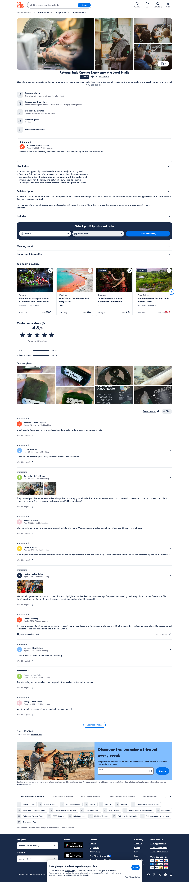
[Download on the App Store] (73, 855)
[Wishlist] (137, 4)
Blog (136, 852)
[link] (35, 292)
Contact (93, 844)
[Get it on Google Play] (73, 845)
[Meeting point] (169, 246)
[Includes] (169, 216)
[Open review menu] (170, 424)
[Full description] (169, 191)
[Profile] (168, 4)
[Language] (158, 4)
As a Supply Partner (158, 844)
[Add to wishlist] (50, 270)
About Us (138, 844)
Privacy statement (24, 784)
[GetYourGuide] (20, 5)
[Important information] (169, 254)
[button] (100, 76)
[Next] (171, 292)
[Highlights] (169, 166)
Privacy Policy (95, 852)
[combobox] (52, 5)
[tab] (32, 796)
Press (136, 856)
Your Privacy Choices (98, 856)
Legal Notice (94, 848)
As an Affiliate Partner (159, 852)
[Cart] (147, 4)
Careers (137, 848)
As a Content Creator (158, 848)
